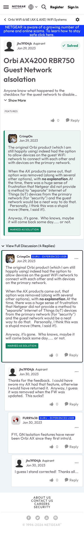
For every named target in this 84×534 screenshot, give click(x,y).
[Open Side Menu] (6, 7)
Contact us (42, 501)
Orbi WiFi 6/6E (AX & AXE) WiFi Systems (37, 19)
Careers (42, 504)
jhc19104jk (24, 43)
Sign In (73, 7)
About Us (42, 497)
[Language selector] (33, 6)
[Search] (44, 7)
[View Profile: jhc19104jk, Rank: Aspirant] (9, 45)
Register (57, 7)
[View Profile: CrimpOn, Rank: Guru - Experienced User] (10, 258)
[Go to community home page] (19, 7)
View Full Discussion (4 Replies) (30, 246)
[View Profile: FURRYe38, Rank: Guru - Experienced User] (15, 420)
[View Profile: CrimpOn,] (12, 138)
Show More (17, 100)
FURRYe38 (30, 418)
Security (42, 507)
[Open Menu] (77, 19)
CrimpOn (25, 136)
